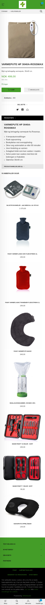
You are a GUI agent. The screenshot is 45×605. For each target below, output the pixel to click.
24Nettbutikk (26, 596)
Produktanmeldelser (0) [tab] (13, 166)
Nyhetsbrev (33, 574)
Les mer (27, 589)
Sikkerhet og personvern (17, 574)
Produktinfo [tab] (9, 118)
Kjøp (13, 90)
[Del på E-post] (27, 110)
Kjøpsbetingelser (26, 570)
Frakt (15, 570)
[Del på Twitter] (17, 110)
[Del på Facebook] (22, 110)
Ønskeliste (34, 90)
